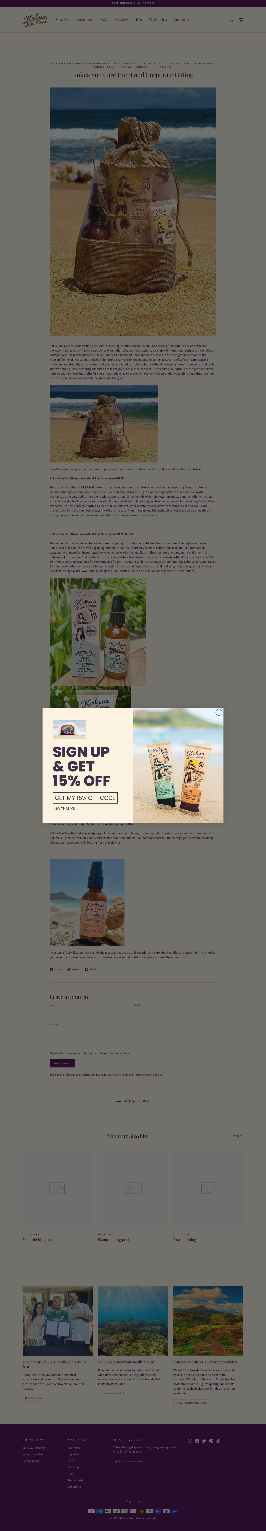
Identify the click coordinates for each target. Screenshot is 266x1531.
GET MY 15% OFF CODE (85, 798)
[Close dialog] (219, 712)
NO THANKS (64, 808)
